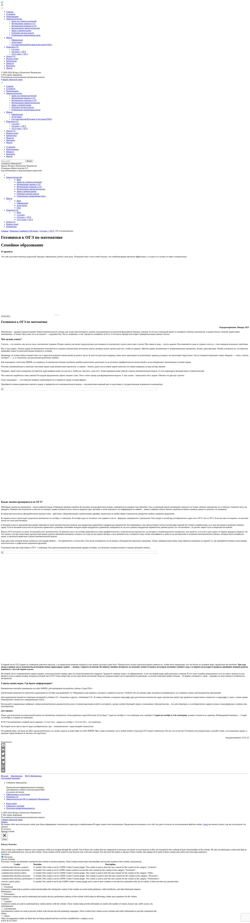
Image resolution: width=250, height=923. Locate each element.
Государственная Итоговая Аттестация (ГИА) (31, 44)
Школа (9, 37)
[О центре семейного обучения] (58, 314)
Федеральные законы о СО (23, 23)
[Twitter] (125, 754)
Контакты (10, 66)
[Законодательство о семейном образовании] (54, 314)
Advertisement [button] (7, 906)
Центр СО (10, 56)
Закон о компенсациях (21, 30)
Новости (10, 63)
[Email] (125, 758)
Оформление (17, 40)
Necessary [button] (5, 854)
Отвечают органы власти (22, 33)
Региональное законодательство (25, 28)
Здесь (205, 824)
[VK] (125, 749)
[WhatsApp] (125, 766)
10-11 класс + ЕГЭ (19, 54)
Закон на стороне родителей (23, 21)
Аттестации (16, 42)
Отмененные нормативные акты (25, 35)
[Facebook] (125, 745)
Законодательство (14, 19)
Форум (9, 68)
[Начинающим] (55, 314)
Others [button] (4, 913)
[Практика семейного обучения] (57, 314)
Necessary (8, 857)
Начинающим (12, 16)
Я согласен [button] (6, 829)
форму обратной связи (13, 79)
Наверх (4, 822)
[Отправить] (125, 770)
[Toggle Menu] (2, 82)
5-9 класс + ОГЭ (18, 52)
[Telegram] (125, 762)
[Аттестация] (56, 314)
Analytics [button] (5, 899)
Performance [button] (6, 891)
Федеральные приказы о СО (24, 26)
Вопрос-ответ (12, 59)
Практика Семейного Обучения (24, 231)
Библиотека (11, 61)
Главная (9, 12)
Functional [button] (5, 884)
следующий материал (10, 778)
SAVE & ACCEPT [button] (9, 921)
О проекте (10, 14)
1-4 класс (15, 49)
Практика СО (12, 47)
